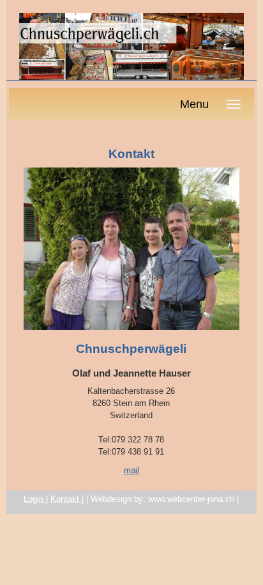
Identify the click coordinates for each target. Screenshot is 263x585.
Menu (194, 104)
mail (131, 470)
